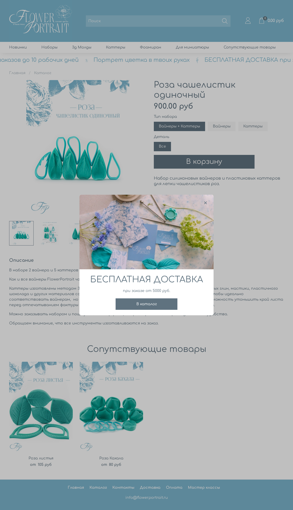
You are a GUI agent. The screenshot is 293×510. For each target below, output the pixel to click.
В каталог (146, 304)
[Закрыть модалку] (205, 203)
